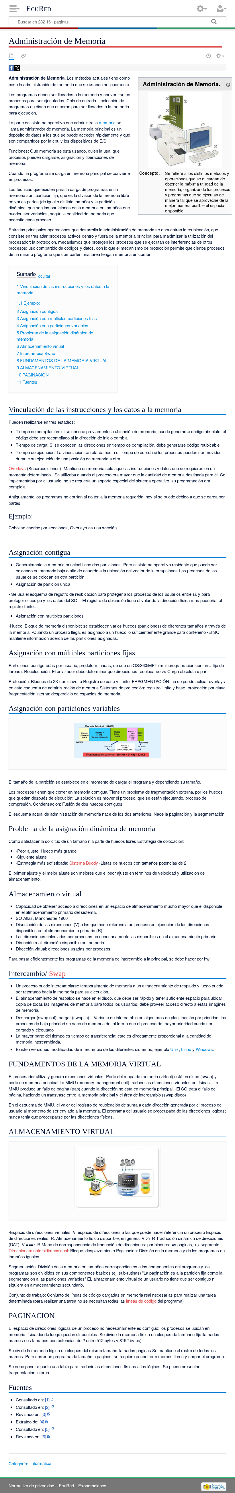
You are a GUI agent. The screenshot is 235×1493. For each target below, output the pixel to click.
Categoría (18, 1463)
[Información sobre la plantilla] (228, 84)
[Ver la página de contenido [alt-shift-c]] (11, 56)
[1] (47, 1400)
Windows (204, 1049)
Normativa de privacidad (31, 1485)
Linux (186, 1049)
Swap (57, 973)
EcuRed (38, 8)
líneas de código (141, 1301)
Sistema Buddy (83, 863)
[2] (47, 1407)
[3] (44, 1414)
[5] (47, 1429)
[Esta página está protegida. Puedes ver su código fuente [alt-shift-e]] (198, 56)
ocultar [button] (44, 276)
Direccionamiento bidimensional (38, 1250)
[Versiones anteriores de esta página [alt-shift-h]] (208, 56)
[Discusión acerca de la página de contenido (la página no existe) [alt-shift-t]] (24, 56)
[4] (42, 1422)
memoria (107, 122)
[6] (44, 1436)
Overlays (17, 468)
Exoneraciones (92, 1485)
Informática (40, 1463)
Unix (174, 1049)
